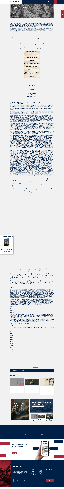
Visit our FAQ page (35, 367)
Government (32, 472)
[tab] (48, 413)
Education (32, 471)
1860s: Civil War (41, 434)
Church (32, 470)
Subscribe (14, 453)
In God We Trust (40, 419)
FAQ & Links (40, 470)
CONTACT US (24, 480)
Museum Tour (40, 472)
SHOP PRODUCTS (17, 480)
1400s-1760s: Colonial (42, 431)
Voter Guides (40, 474)
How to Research (12, 431)
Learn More (7, 251)
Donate (62, 14)
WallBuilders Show (33, 474)
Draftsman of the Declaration (19, 404)
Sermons (26, 431)
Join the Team (40, 471)
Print (13, 13)
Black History (12, 434)
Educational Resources (27, 434)
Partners (39, 473)
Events (39, 469)
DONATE (50, 480)
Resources (32, 473)
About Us (32, 469)
